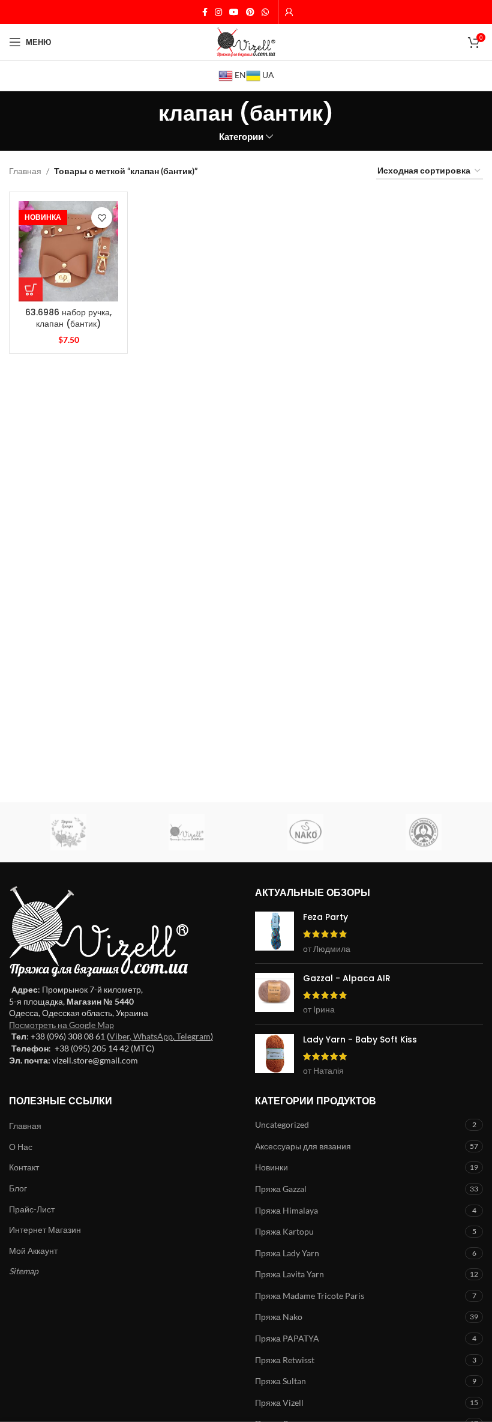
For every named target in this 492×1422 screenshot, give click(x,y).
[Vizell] (187, 832)
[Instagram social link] (218, 12)
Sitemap (23, 1271)
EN (239, 75)
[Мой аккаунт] (289, 12)
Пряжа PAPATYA (287, 1338)
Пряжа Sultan (280, 1381)
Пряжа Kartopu (284, 1231)
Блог (18, 1188)
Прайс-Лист (32, 1209)
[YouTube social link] (234, 12)
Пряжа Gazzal (281, 1189)
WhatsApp (153, 1036)
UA (267, 75)
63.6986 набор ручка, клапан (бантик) (68, 318)
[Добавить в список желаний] (101, 217)
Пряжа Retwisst (284, 1360)
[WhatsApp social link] (265, 12)
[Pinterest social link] (250, 12)
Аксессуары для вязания (303, 1146)
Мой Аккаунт (33, 1250)
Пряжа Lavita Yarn (289, 1274)
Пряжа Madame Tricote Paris (309, 1295)
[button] (31, 289)
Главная (25, 171)
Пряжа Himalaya (286, 1210)
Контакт (24, 1167)
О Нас (20, 1147)
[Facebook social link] (205, 12)
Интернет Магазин (45, 1229)
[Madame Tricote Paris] (424, 832)
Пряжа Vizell (279, 1402)
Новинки (271, 1167)
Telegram (193, 1036)
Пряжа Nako (278, 1317)
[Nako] (305, 832)
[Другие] (68, 832)
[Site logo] (246, 41)
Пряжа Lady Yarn (287, 1253)
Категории (241, 136)
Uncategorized (282, 1124)
